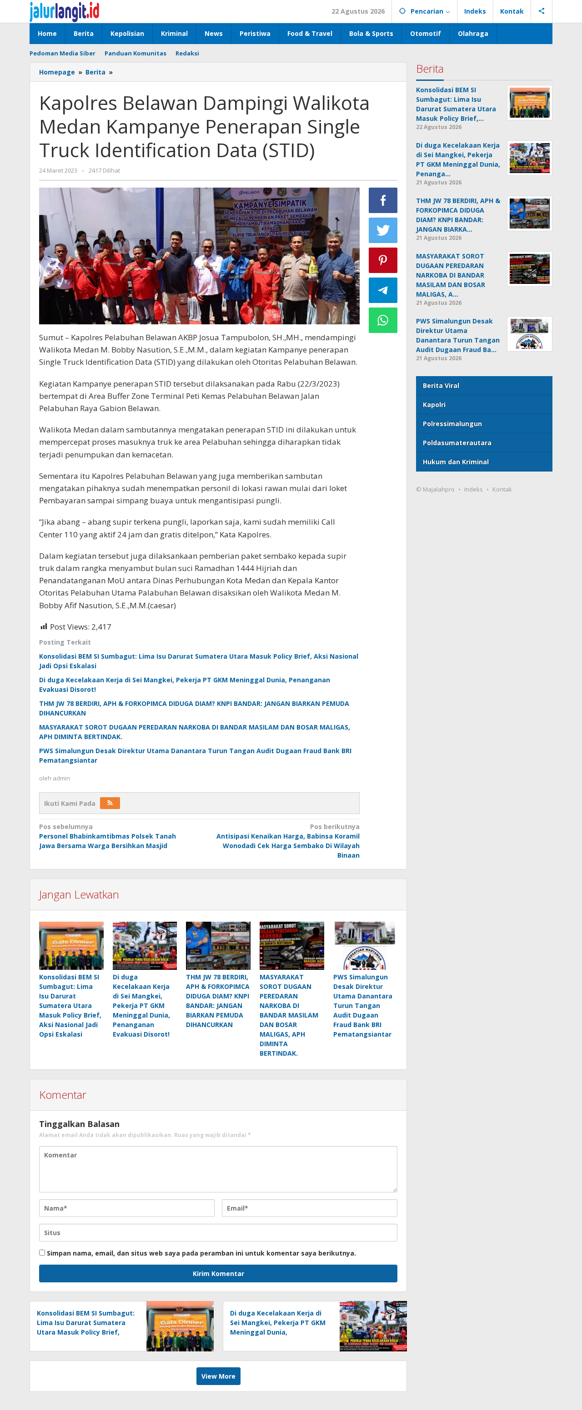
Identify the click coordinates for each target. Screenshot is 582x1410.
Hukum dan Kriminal (456, 461)
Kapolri (434, 404)
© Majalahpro (435, 489)
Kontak (502, 489)
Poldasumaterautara (457, 442)
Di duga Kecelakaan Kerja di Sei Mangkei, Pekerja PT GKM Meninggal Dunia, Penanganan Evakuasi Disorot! (141, 1005)
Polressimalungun (452, 423)
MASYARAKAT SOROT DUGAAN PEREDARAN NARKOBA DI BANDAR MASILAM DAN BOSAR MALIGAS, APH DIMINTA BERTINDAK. (289, 1015)
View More (218, 1376)
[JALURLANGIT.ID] (64, 11)
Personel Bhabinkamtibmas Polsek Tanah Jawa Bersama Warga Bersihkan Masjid (107, 836)
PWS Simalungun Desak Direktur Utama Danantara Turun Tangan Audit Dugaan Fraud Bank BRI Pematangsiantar (362, 1005)
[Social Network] (541, 11)
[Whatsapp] (383, 320)
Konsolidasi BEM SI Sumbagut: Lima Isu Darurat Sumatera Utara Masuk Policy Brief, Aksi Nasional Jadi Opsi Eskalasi (70, 1005)
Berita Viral (441, 385)
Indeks (473, 489)
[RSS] (110, 803)
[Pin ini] (383, 260)
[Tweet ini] (383, 230)
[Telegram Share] (383, 290)
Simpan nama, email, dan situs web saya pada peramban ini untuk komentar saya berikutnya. (201, 1253)
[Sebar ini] (383, 200)
